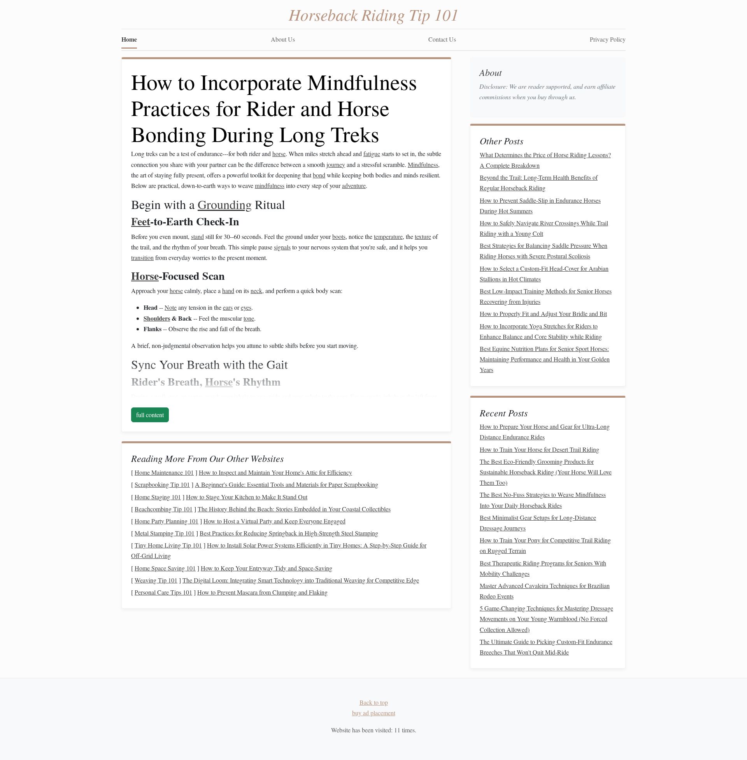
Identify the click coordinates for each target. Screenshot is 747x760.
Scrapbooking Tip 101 (162, 484)
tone (249, 318)
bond (319, 175)
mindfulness (269, 185)
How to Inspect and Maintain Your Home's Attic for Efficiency (275, 472)
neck (256, 290)
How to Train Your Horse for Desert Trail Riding (539, 449)
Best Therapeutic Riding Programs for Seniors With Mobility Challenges (543, 568)
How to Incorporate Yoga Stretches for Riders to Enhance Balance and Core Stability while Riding (541, 331)
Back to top (373, 702)
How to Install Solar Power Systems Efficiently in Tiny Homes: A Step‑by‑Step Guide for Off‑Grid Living (278, 550)
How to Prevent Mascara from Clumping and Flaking (262, 592)
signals (282, 247)
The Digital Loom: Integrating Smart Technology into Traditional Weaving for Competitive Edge (300, 580)
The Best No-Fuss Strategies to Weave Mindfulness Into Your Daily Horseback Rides (543, 499)
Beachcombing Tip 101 (164, 509)
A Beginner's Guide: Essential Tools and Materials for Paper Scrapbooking (286, 484)
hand (228, 290)
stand (197, 236)
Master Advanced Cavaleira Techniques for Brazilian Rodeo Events (545, 590)
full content (150, 415)
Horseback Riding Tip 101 (374, 14)
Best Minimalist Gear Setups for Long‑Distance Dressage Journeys (538, 522)
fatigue (371, 153)
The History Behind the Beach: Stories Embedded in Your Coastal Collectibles (294, 509)
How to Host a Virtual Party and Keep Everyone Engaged (274, 521)
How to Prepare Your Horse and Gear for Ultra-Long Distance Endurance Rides (545, 431)
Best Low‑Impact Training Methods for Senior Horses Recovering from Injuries (546, 296)
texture (423, 236)
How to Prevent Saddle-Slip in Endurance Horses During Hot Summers (540, 205)
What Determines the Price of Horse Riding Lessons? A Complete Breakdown (545, 160)
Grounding (225, 204)
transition (142, 257)
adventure (354, 185)
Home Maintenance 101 (164, 472)
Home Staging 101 (158, 497)
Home (129, 39)
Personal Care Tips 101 (163, 592)
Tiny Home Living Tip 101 (168, 545)
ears (228, 307)
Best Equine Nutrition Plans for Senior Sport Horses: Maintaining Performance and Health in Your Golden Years (545, 359)
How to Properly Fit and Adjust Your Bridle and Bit (543, 313)
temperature (388, 236)
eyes (246, 307)
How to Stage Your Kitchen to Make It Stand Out (246, 497)
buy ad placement (373, 713)
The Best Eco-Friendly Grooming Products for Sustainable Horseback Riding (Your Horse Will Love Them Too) (546, 471)
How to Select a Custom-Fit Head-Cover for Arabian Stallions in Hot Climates (544, 273)
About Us (283, 39)
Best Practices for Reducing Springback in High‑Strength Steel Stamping (289, 533)
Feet (140, 221)
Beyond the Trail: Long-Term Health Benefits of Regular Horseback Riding (539, 182)
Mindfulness (423, 164)
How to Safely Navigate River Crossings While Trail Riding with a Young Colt (544, 228)
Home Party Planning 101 (166, 521)
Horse (145, 276)
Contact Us (442, 39)
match (212, 396)
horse (279, 153)
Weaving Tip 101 (156, 580)
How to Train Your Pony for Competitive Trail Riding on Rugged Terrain (545, 545)
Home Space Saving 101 (165, 568)
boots (338, 236)
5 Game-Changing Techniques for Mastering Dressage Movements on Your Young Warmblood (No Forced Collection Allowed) (546, 618)
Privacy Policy (608, 39)
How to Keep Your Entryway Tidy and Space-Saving (266, 568)
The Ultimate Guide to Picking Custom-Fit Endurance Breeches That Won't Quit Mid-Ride (546, 646)
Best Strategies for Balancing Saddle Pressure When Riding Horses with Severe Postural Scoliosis (543, 250)
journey (335, 164)
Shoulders (157, 318)
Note (171, 307)
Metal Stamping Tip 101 (165, 533)
